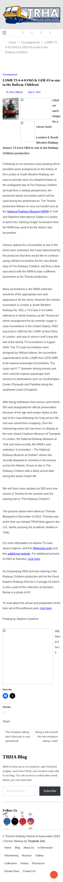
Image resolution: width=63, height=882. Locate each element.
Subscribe (50, 790)
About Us (28, 847)
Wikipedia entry (42, 548)
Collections (10, 863)
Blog (17, 847)
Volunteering (11, 855)
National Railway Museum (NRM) (28, 211)
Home (7, 847)
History (24, 863)
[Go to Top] (54, 875)
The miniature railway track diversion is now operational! (17, 736)
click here (33, 558)
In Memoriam (45, 847)
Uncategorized (10, 74)
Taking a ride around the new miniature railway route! (46, 736)
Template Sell (36, 841)
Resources (38, 863)
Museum (27, 855)
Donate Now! (11, 871)
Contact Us (29, 871)
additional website (19, 553)
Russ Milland (16, 92)
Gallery (40, 855)
